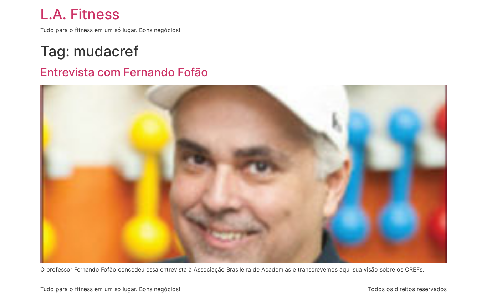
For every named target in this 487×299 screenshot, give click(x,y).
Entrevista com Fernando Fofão (124, 72)
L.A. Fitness (79, 14)
